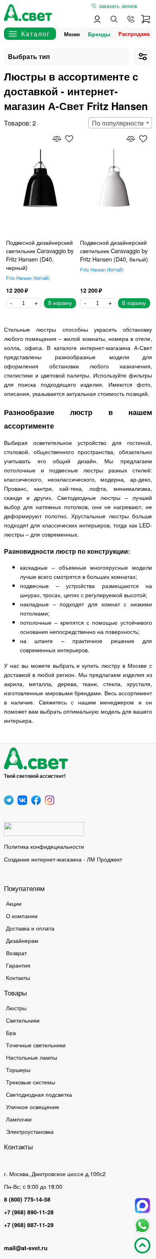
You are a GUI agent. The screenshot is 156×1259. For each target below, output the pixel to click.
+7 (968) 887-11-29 (29, 1225)
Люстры (16, 1007)
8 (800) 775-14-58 (27, 1199)
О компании (22, 915)
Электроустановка (30, 1131)
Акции (14, 903)
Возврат (16, 952)
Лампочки (19, 1119)
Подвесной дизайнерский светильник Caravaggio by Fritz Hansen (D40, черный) (40, 254)
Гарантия (18, 965)
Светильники (23, 1020)
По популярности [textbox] (118, 123)
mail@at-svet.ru (26, 1248)
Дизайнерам (22, 940)
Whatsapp (142, 1225)
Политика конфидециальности (44, 846)
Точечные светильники (36, 1045)
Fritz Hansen (27, 278)
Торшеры (18, 1069)
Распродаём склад (136, 33)
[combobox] (120, 122)
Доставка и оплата (30, 928)
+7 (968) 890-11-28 (29, 1212)
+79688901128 (130, 19)
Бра (11, 1032)
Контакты (18, 977)
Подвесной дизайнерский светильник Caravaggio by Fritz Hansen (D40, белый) (114, 250)
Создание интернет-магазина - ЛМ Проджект (63, 859)
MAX (142, 1205)
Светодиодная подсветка (39, 1094)
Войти (97, 19)
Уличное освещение (32, 1106)
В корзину (60, 303)
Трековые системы (30, 1082)
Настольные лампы (31, 1057)
